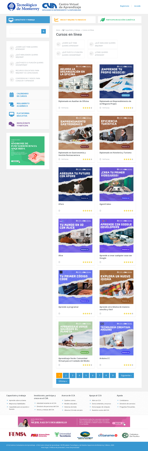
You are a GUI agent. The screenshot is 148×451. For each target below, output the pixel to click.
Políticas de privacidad (57, 447)
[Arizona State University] (40, 435)
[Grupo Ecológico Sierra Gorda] (85, 435)
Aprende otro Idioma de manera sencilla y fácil (114, 308)
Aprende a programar (69, 307)
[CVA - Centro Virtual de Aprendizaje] (44, 11)
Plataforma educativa (23, 114)
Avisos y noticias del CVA (45, 410)
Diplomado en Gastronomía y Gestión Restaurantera (72, 153)
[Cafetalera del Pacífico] (130, 435)
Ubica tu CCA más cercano (73, 410)
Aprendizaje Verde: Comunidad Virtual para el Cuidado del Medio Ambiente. (74, 360)
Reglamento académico (23, 104)
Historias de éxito (70, 407)
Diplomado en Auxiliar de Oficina (74, 101)
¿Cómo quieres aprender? (101, 53)
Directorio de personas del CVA (48, 406)
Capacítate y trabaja (24, 20)
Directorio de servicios (127, 404)
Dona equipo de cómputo (101, 407)
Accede (137, 6)
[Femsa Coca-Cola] (17, 434)
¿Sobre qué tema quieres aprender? (27, 48)
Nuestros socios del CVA (100, 410)
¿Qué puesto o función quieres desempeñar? (29, 64)
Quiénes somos (70, 400)
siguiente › (126, 375)
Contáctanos (124, 400)
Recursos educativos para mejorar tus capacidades (27, 71)
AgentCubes (105, 204)
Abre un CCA (96, 400)
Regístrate (124, 6)
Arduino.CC (105, 358)
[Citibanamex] (108, 435)
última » (63, 381)
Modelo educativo (70, 404)
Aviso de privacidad (72, 447)
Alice (61, 255)
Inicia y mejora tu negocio (73, 20)
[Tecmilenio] (62, 434)
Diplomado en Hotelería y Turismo (115, 152)
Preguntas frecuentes (127, 407)
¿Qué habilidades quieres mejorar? (27, 56)
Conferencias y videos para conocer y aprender (28, 79)
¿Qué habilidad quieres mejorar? (105, 44)
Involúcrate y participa (23, 124)
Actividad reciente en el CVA (46, 403)
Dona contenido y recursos (101, 404)
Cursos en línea (88, 30)
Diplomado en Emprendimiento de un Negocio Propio (115, 102)
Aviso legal (44, 447)
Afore (61, 204)
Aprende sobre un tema (17, 400)
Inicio (58, 30)
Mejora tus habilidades (17, 404)
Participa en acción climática (120, 20)
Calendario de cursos (23, 94)
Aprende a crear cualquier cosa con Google (116, 256)
